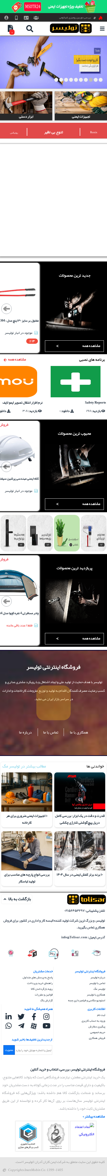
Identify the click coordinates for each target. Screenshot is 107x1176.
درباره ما (25, 732)
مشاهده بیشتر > (94, 1116)
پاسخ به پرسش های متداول (38, 977)
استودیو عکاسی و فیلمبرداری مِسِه (86, 1000)
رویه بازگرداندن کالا (42, 989)
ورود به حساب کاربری (93, 1020)
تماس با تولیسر (97, 983)
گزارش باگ (46, 1000)
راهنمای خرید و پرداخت (40, 983)
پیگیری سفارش (96, 1026)
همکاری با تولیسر (96, 994)
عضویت (9, 1050)
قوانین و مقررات (44, 994)
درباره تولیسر (97, 977)
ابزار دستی (26, 117)
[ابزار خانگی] (53, 62)
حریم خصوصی (97, 1032)
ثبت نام (101, 1015)
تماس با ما (50, 732)
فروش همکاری (97, 1038)
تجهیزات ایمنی (81, 117)
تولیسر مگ (99, 989)
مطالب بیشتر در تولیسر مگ (24, 766)
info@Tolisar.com (74, 937)
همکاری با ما (79, 732)
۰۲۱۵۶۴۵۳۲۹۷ (74, 910)
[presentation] (6, 309)
